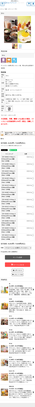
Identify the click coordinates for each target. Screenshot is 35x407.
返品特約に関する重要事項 (9, 251)
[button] (2, 4)
